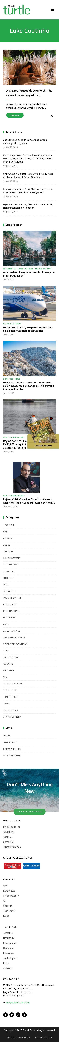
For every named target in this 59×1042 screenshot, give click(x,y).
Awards (7, 538)
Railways (8, 664)
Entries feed (10, 742)
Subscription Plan (12, 846)
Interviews (9, 617)
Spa (5, 677)
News (18, 324)
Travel (7, 703)
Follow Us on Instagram (29, 811)
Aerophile (8, 324)
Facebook (5, 1014)
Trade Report (17, 437)
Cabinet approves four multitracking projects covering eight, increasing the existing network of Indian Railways (28, 158)
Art (5, 531)
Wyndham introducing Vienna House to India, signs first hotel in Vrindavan (28, 206)
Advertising (8, 831)
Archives (7, 968)
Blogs (6, 545)
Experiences (9, 269)
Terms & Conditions (19, 1037)
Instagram (18, 1014)
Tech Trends (10, 690)
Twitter (11, 1014)
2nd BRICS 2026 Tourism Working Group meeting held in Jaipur (25, 141)
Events (7, 584)
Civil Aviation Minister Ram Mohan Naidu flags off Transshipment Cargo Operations (28, 175)
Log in (7, 735)
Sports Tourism (12, 683)
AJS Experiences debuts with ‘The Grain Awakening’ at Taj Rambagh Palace (29, 93)
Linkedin (24, 1014)
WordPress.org (12, 755)
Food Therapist (12, 597)
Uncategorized (12, 716)
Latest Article (25, 269)
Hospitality (10, 604)
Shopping (8, 670)
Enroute (8, 578)
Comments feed (12, 749)
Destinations (11, 564)
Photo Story (10, 657)
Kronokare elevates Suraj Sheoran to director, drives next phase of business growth (27, 190)
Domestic (8, 379)
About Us (8, 836)
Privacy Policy (43, 1037)
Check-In (8, 551)
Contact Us (9, 841)
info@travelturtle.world (18, 1002)
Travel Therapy (43, 269)
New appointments (14, 637)
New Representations (15, 644)
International (11, 611)
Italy (6, 624)
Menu (53, 9)
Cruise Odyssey (12, 558)
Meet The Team (11, 826)
